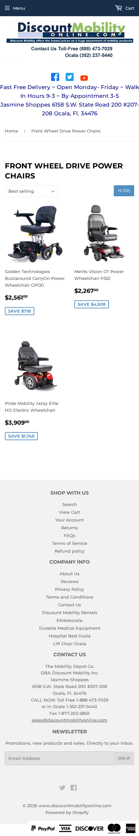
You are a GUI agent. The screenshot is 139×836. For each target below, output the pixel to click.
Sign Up (124, 758)
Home (11, 130)
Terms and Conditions (69, 597)
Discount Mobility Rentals (69, 612)
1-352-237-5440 (81, 706)
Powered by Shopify (67, 812)
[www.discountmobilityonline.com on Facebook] (73, 788)
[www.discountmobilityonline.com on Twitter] (62, 788)
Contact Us (69, 604)
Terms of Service (69, 543)
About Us (69, 573)
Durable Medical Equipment (69, 628)
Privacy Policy (69, 589)
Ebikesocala (69, 620)
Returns (69, 527)
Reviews (70, 581)
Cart (129, 8)
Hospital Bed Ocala (70, 635)
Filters (124, 190)
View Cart (69, 512)
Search (69, 504)
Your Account (69, 519)
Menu (19, 8)
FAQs (69, 535)
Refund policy (69, 551)
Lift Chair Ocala (69, 643)
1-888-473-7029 (92, 700)
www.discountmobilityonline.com (75, 805)
